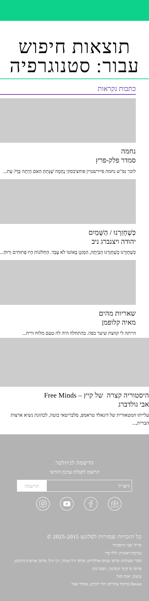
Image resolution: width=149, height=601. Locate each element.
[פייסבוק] (91, 505)
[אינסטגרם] (43, 505)
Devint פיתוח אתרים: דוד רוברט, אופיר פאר (106, 584)
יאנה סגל (124, 576)
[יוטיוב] (67, 505)
